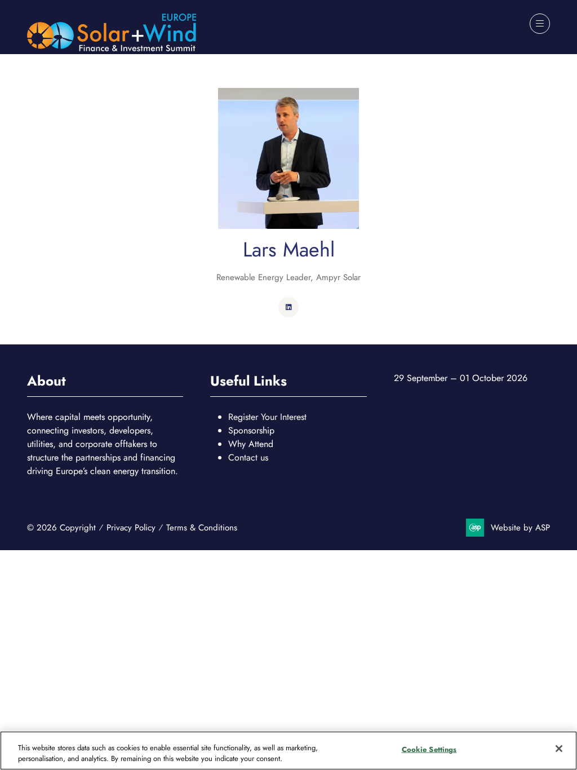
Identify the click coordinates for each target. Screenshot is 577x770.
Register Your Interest (267, 416)
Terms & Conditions (201, 527)
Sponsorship (251, 430)
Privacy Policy (131, 527)
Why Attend (250, 443)
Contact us (248, 457)
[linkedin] (288, 307)
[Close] (559, 748)
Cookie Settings (429, 749)
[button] (540, 24)
